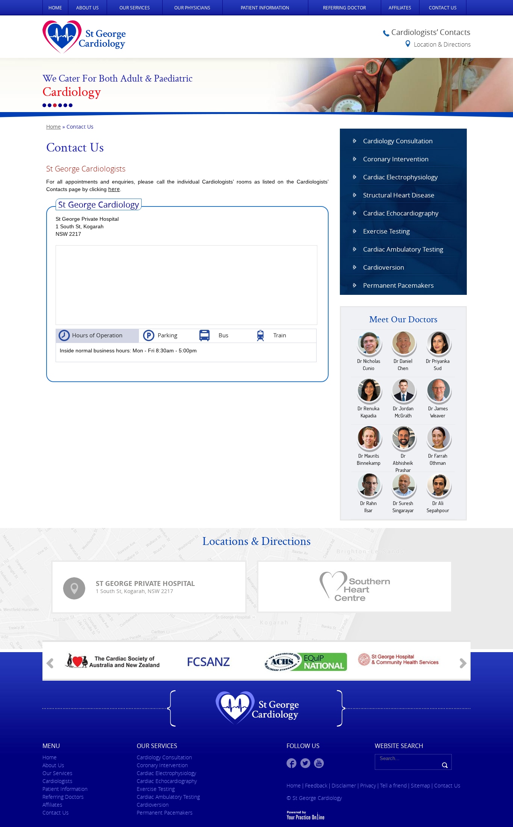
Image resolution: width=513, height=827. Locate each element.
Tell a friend (393, 785)
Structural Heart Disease (399, 195)
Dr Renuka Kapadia (368, 412)
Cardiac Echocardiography (401, 213)
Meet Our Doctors (403, 320)
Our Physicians (192, 8)
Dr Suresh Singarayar (403, 507)
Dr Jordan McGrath (403, 412)
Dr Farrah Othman (437, 459)
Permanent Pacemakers (398, 285)
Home (55, 8)
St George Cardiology (98, 204)
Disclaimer (345, 785)
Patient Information (265, 8)
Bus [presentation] (223, 335)
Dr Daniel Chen (403, 365)
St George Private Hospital (145, 583)
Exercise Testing (386, 231)
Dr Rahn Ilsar (368, 507)
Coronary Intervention (396, 159)
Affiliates (400, 8)
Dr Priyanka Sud (438, 365)
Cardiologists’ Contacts (431, 32)
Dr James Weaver (438, 412)
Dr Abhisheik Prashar (403, 462)
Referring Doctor (344, 8)
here (114, 189)
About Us (87, 8)
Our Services (134, 8)
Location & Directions (442, 44)
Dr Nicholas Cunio (368, 365)
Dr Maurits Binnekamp (368, 459)
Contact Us (443, 8)
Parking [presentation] (167, 335)
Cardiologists (57, 781)
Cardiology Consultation (398, 141)
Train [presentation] (279, 335)
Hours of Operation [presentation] (97, 335)
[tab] (97, 336)
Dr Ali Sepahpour (438, 507)
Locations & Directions (256, 542)
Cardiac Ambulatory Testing (403, 249)
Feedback (316, 785)
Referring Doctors (63, 796)
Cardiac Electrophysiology (400, 177)
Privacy (368, 785)
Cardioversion (383, 267)
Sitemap (421, 785)
